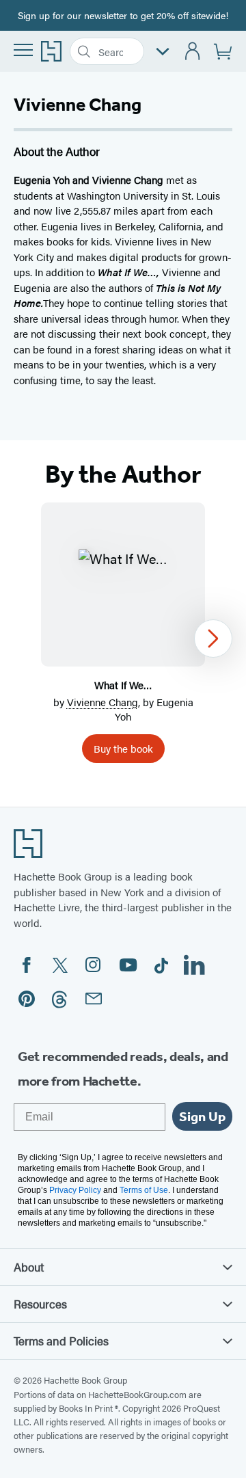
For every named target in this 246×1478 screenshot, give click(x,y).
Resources (40, 1303)
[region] (123, 638)
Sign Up (202, 1116)
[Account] (193, 52)
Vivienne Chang (102, 702)
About (29, 1267)
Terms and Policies (61, 1340)
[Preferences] (162, 51)
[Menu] (23, 50)
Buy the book (123, 748)
